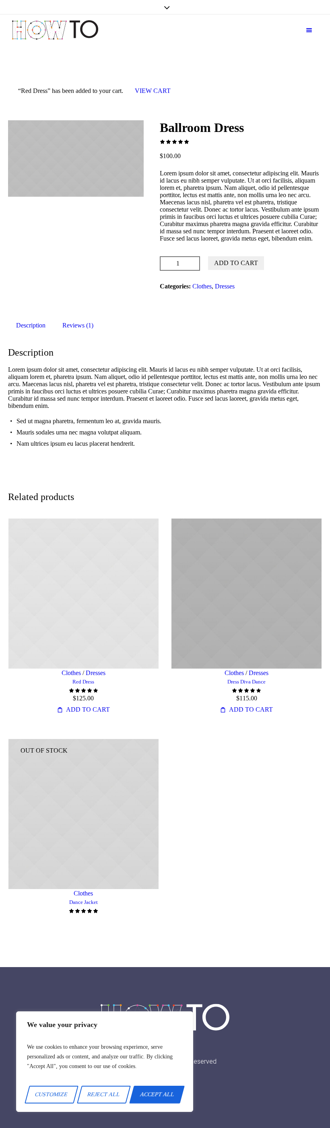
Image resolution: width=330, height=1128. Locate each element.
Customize (52, 1094)
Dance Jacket (83, 902)
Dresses (225, 286)
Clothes (202, 286)
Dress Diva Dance (246, 682)
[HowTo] (55, 29)
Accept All (157, 1094)
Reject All (104, 1094)
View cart (153, 90)
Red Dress (83, 682)
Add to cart (236, 262)
